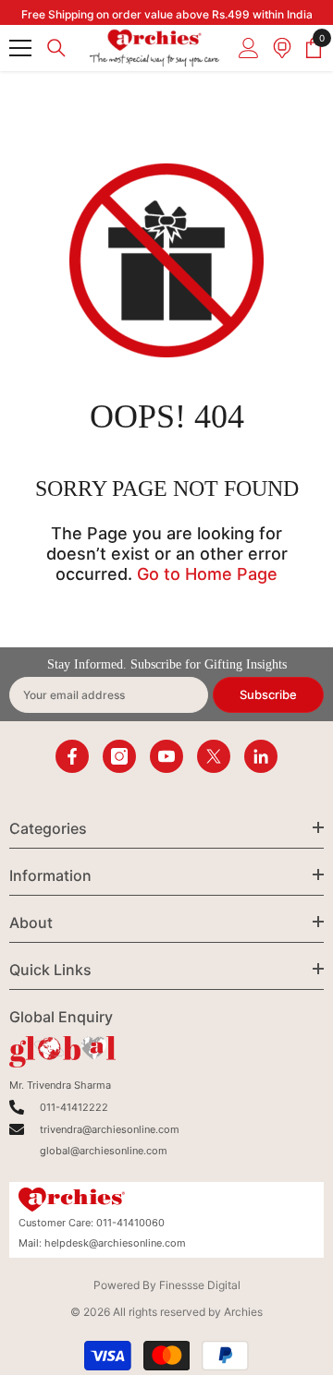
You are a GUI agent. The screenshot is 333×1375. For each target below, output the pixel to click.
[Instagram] (119, 756)
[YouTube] (166, 756)
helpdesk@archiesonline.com (115, 1242)
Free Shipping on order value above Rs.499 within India (167, 14)
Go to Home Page (207, 574)
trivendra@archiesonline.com (109, 1129)
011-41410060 (130, 1222)
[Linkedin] (261, 756)
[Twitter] (213, 756)
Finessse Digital (199, 1285)
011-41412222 (74, 1107)
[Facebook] (72, 756)
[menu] (20, 48)
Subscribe (268, 694)
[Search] (56, 48)
